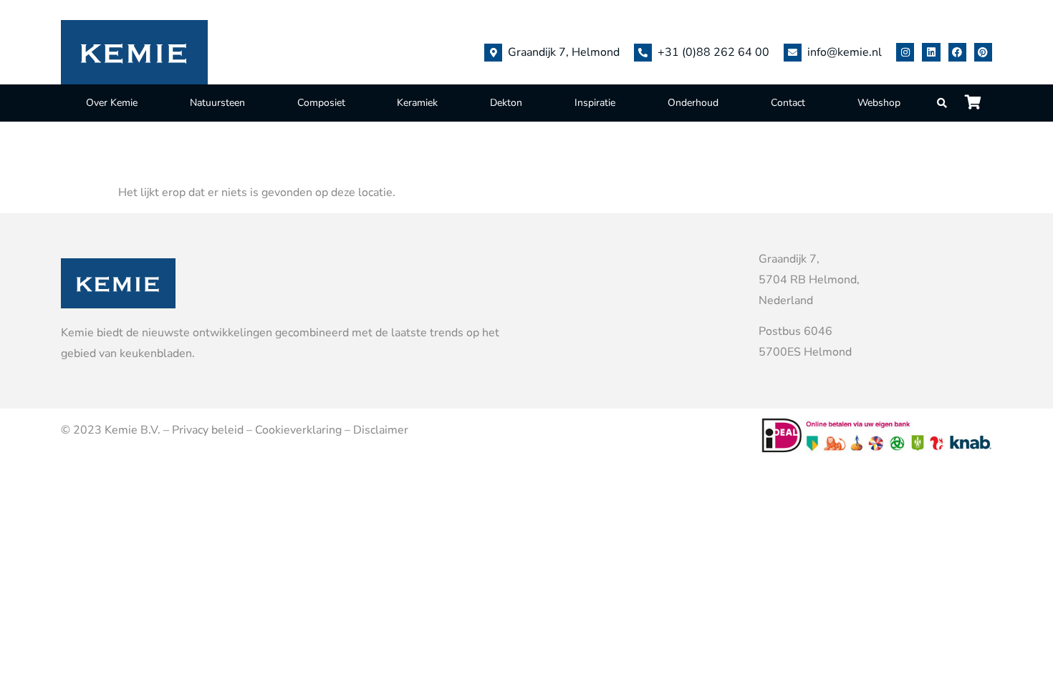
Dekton (506, 102)
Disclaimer (380, 430)
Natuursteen (217, 102)
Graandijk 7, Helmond (564, 52)
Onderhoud (693, 102)
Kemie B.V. (132, 430)
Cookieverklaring (298, 430)
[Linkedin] (931, 52)
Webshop (878, 102)
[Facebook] (957, 52)
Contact (788, 102)
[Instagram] (905, 52)
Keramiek (417, 102)
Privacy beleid (208, 430)
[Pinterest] (983, 52)
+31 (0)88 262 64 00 (713, 52)
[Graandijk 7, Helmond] (493, 53)
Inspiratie (594, 102)
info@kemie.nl (844, 52)
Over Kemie (112, 102)
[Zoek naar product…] (942, 103)
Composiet (321, 102)
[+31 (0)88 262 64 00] (643, 53)
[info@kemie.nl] (793, 53)
